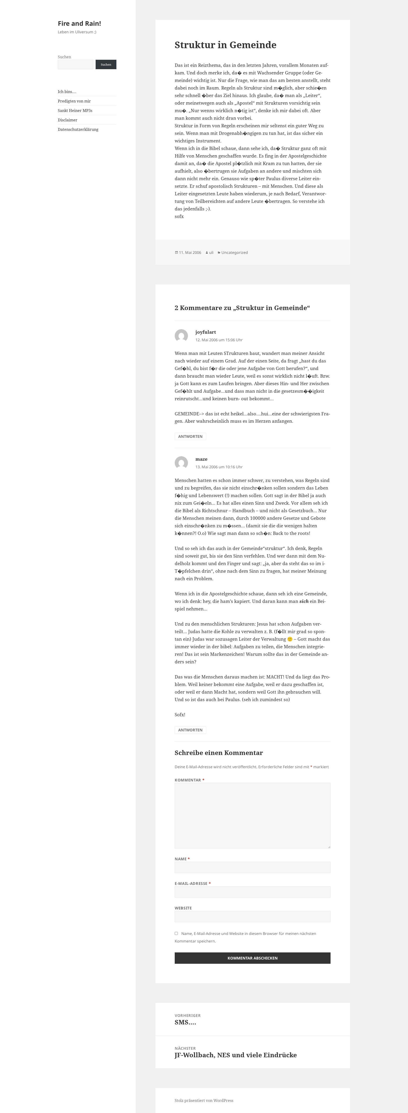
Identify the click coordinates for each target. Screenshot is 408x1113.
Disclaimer (67, 120)
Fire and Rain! (79, 23)
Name (182, 858)
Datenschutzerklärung (78, 129)
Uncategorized (234, 252)
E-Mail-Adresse (193, 883)
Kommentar (189, 780)
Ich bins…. (67, 91)
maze (202, 459)
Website (183, 908)
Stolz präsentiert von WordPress (204, 1100)
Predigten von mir (74, 101)
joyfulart (206, 332)
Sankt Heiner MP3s (75, 110)
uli (211, 252)
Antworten (190, 436)
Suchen (64, 57)
